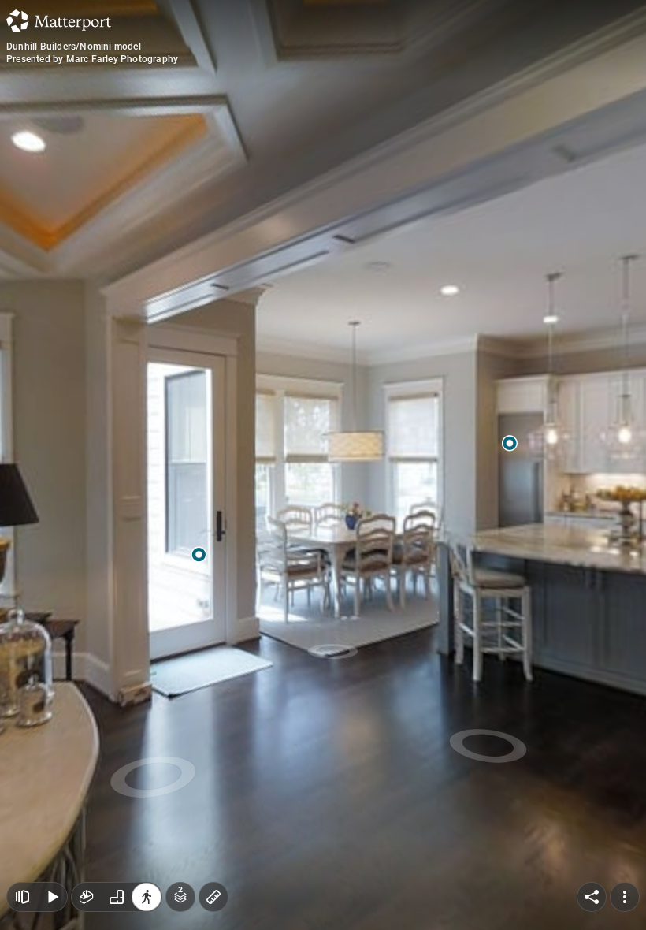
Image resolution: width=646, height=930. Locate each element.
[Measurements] (213, 897)
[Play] (52, 897)
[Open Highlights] (22, 897)
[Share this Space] (592, 897)
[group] (116, 897)
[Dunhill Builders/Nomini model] (323, 465)
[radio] (87, 897)
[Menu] (625, 897)
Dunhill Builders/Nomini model (73, 46)
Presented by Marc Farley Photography (92, 59)
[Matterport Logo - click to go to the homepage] (58, 20)
